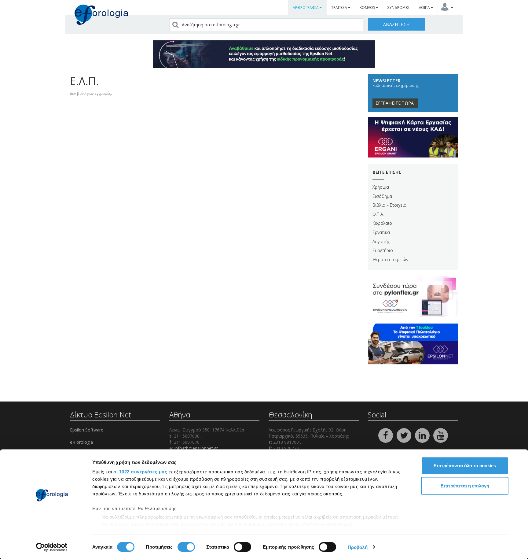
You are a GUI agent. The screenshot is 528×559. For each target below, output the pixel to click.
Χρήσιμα (380, 187)
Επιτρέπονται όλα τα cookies (465, 465)
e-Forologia (81, 442)
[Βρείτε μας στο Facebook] (386, 435)
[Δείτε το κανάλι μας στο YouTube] (440, 435)
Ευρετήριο (382, 250)
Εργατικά (381, 232)
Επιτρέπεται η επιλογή (465, 485)
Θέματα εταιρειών (390, 259)
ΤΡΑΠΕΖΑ (339, 7)
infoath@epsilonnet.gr (196, 448)
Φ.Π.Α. (378, 214)
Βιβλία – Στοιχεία (389, 205)
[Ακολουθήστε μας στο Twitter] (404, 435)
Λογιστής (381, 241)
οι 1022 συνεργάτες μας (140, 471)
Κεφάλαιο (382, 223)
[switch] (186, 547)
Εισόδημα (382, 196)
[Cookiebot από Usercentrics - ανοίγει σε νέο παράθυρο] (52, 547)
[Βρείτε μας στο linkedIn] (423, 435)
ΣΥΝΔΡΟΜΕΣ (398, 7)
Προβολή (358, 547)
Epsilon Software (86, 430)
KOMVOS (368, 7)
